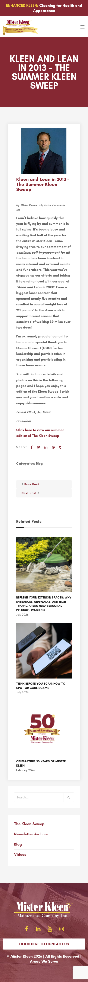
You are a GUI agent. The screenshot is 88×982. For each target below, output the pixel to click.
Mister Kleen (28, 205)
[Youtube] (50, 929)
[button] (82, 26)
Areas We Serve (44, 961)
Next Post (29, 493)
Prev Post (31, 484)
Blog (39, 463)
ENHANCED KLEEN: (22, 5)
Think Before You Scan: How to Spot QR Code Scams (40, 686)
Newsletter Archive (31, 834)
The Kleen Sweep (29, 824)
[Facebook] (26, 929)
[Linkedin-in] (38, 929)
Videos (20, 854)
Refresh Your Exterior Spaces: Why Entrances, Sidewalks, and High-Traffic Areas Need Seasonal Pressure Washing (43, 604)
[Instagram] (61, 929)
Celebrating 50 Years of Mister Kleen (41, 763)
